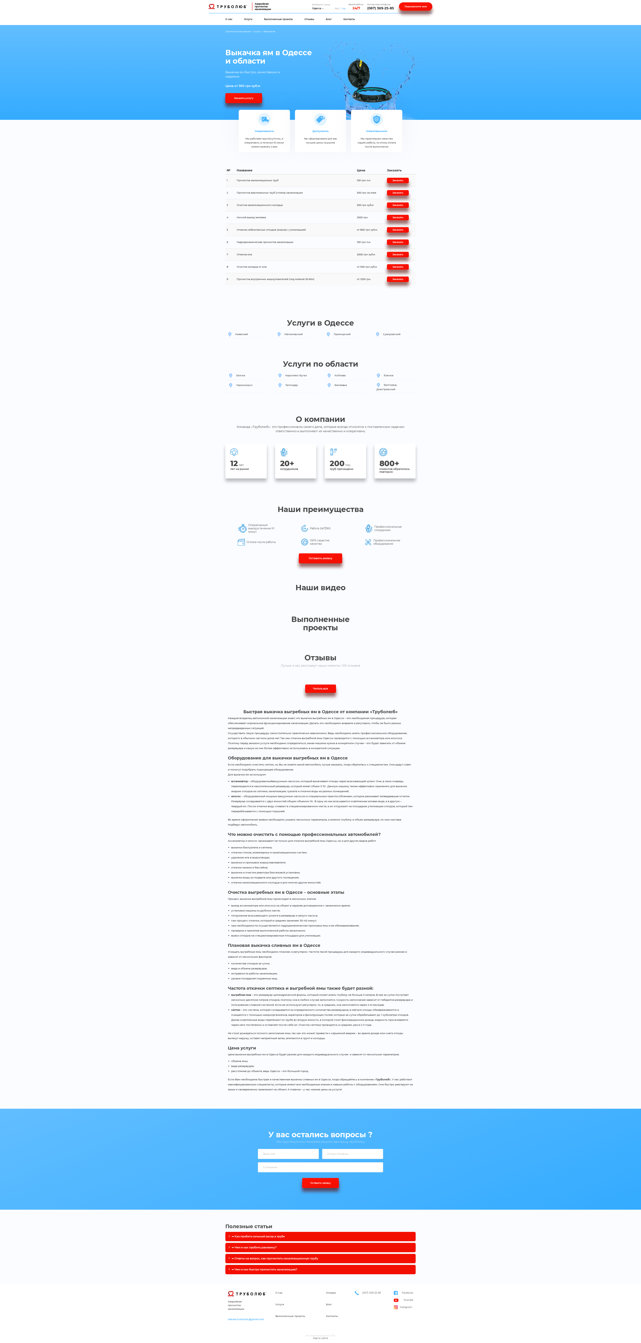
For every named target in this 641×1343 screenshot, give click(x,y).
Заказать (397, 180)
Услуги (248, 19)
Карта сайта (320, 1338)
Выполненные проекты (278, 19)
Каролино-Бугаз (296, 375)
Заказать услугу (243, 98)
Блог (329, 19)
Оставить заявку (320, 558)
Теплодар (291, 385)
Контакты (349, 19)
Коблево (340, 375)
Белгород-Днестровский (386, 387)
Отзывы (309, 19)
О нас (228, 19)
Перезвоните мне (415, 6)
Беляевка (341, 385)
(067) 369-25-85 (380, 8)
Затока (240, 375)
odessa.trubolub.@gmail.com (246, 1319)
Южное (388, 375)
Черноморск (244, 385)
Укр (344, 8)
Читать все (320, 688)
